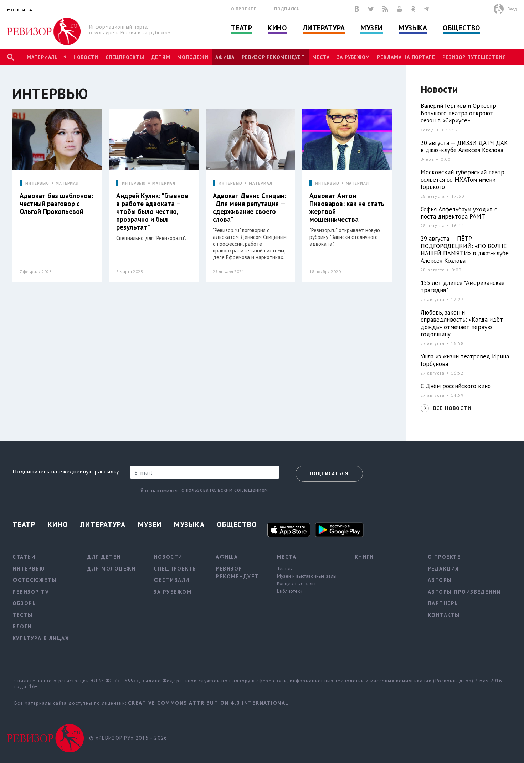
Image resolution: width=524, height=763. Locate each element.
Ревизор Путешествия (474, 57)
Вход (512, 8)
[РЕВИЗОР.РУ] (44, 31)
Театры (285, 568)
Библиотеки (289, 591)
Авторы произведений (464, 591)
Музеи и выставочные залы (307, 576)
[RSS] (385, 9)
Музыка (413, 27)
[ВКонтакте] (357, 9)
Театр (241, 27)
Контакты (444, 615)
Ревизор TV (30, 591)
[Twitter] (371, 9)
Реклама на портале (406, 57)
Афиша (225, 57)
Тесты (22, 615)
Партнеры (443, 603)
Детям (160, 57)
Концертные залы (296, 583)
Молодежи (192, 57)
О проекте (244, 8)
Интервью (28, 568)
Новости (85, 57)
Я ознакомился (159, 490)
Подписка (286, 8)
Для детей (104, 556)
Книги (364, 556)
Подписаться (329, 474)
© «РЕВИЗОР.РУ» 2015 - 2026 (128, 737)
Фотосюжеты (34, 580)
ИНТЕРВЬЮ (37, 183)
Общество (461, 27)
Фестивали (172, 580)
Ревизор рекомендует (273, 57)
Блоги (22, 626)
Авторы (440, 580)
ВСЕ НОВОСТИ (452, 408)
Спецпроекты (125, 57)
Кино (277, 27)
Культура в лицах (40, 638)
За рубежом (353, 57)
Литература (324, 27)
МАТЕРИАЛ (67, 183)
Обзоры (24, 603)
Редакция (443, 568)
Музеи (371, 27)
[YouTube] (399, 9)
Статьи (23, 556)
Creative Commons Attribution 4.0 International (208, 702)
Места (321, 57)
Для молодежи (111, 568)
